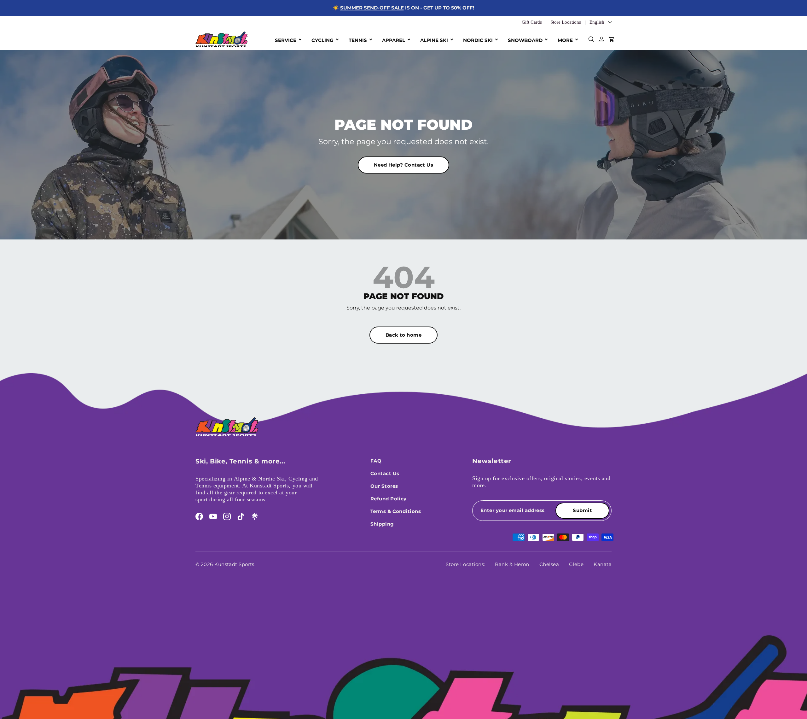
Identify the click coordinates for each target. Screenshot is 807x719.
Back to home (403, 335)
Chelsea (549, 564)
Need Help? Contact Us (403, 165)
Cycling (322, 40)
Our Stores (384, 486)
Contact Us (384, 473)
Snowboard (525, 40)
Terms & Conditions (395, 511)
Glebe (576, 564)
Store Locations (565, 22)
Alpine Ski (434, 40)
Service (285, 40)
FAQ (375, 461)
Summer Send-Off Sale (372, 8)
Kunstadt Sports (234, 564)
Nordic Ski (478, 40)
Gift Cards (532, 22)
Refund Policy (388, 499)
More (565, 40)
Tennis (358, 40)
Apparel (393, 40)
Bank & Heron (512, 564)
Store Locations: (465, 564)
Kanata (603, 564)
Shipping (382, 524)
